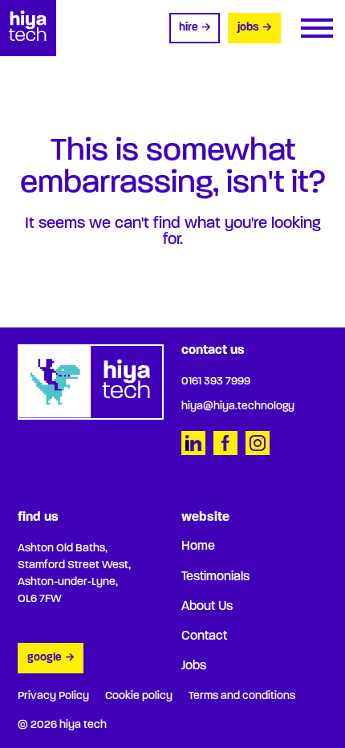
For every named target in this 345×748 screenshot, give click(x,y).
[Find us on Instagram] (258, 443)
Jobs (248, 28)
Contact (204, 636)
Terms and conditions (242, 696)
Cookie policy (138, 696)
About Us (207, 606)
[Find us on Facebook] (225, 443)
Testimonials (215, 577)
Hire (188, 28)
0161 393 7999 (215, 382)
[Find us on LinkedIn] (193, 443)
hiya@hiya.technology (237, 406)
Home (198, 546)
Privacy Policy (53, 696)
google (44, 658)
